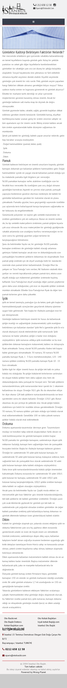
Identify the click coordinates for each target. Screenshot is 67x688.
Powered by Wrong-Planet (33, 672)
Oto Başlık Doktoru (13, 621)
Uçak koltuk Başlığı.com (48, 621)
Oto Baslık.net (10, 618)
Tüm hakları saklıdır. (33, 666)
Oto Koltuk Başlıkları (47, 618)
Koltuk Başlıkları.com (13, 625)
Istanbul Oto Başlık (46, 625)
